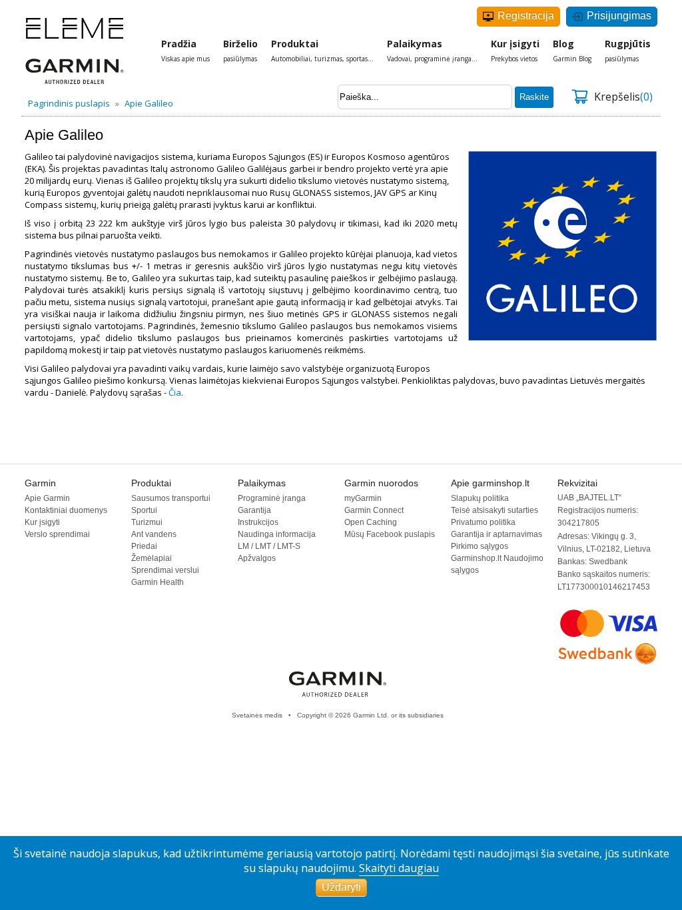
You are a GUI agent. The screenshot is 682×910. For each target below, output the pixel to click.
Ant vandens (153, 534)
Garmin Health (157, 582)
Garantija (254, 510)
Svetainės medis (257, 715)
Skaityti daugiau (399, 868)
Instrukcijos (258, 522)
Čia (175, 392)
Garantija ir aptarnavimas (496, 534)
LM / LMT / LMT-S (269, 546)
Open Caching (370, 522)
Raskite (534, 97)
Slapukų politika (480, 498)
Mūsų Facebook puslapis (389, 534)
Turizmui (147, 522)
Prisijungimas (617, 15)
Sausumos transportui (170, 498)
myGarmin (363, 498)
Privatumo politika (483, 522)
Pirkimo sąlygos (479, 546)
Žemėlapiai (151, 558)
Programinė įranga (272, 498)
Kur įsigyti (42, 522)
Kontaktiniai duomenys (66, 510)
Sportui (144, 510)
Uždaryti (341, 887)
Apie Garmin (47, 498)
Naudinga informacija (277, 534)
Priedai (144, 546)
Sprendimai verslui (165, 570)
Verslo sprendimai (57, 534)
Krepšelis (623, 96)
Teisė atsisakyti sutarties (494, 510)
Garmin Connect (374, 510)
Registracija (524, 15)
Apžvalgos (257, 558)
